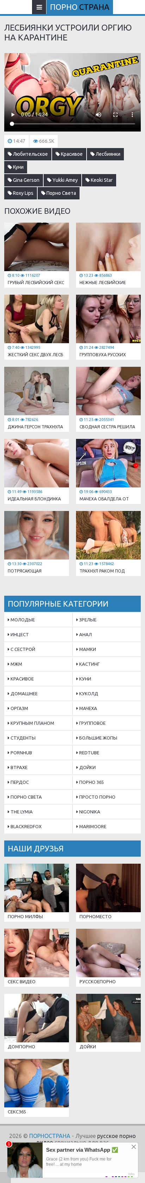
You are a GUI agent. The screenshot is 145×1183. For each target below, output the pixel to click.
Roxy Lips (22, 193)
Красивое (71, 154)
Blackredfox (26, 826)
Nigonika (89, 811)
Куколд (88, 693)
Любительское (30, 154)
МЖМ (16, 663)
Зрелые (87, 619)
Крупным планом (32, 723)
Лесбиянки (107, 154)
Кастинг (89, 663)
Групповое (92, 723)
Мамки (87, 649)
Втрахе (18, 767)
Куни (18, 167)
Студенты (23, 737)
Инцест (19, 634)
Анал (85, 634)
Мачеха (87, 708)
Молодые (22, 619)
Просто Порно (96, 796)
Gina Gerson (25, 180)
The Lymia (21, 811)
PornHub (21, 752)
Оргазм (19, 708)
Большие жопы (97, 737)
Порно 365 (91, 782)
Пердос (19, 782)
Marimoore (92, 826)
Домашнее (24, 693)
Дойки (87, 767)
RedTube (88, 752)
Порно (79, 6)
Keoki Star (101, 180)
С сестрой (22, 649)
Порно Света (60, 193)
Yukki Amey (64, 180)
